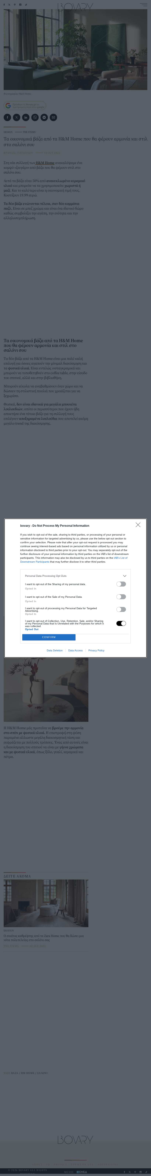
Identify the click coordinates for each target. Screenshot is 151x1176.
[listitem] (75, 576)
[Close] (139, 525)
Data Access (75, 650)
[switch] (121, 584)
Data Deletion (55, 650)
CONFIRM (49, 637)
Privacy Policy (96, 650)
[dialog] (75, 588)
